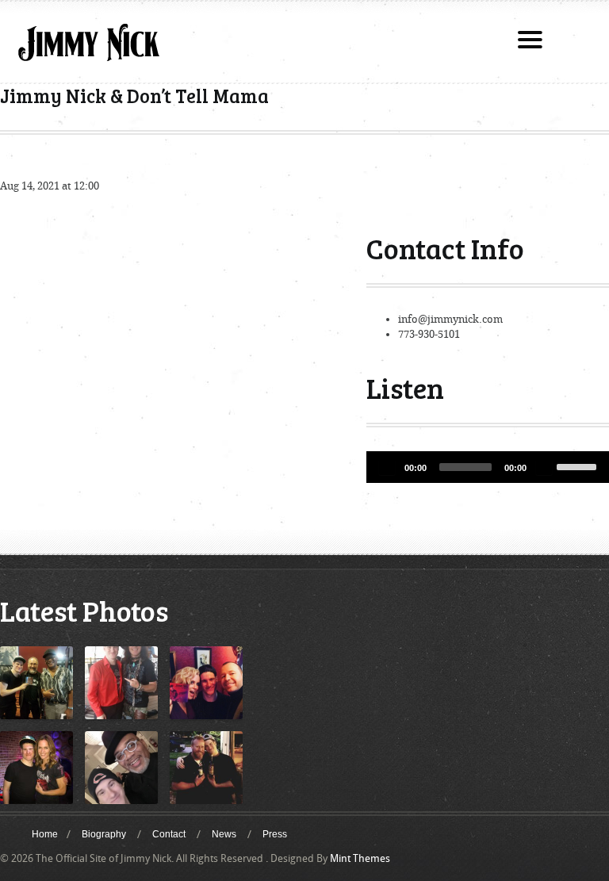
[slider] (579, 465)
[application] (487, 467)
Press (274, 834)
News (224, 834)
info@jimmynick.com (450, 319)
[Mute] (544, 467)
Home (45, 834)
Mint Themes (360, 858)
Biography (104, 834)
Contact (169, 834)
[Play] (387, 467)
